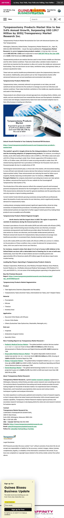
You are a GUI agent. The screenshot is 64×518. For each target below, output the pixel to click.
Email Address (9, 502)
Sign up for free (18, 509)
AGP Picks (5, 2)
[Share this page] (59, 19)
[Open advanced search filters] (55, 19)
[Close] (32, 482)
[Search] (51, 19)
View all (60, 2)
